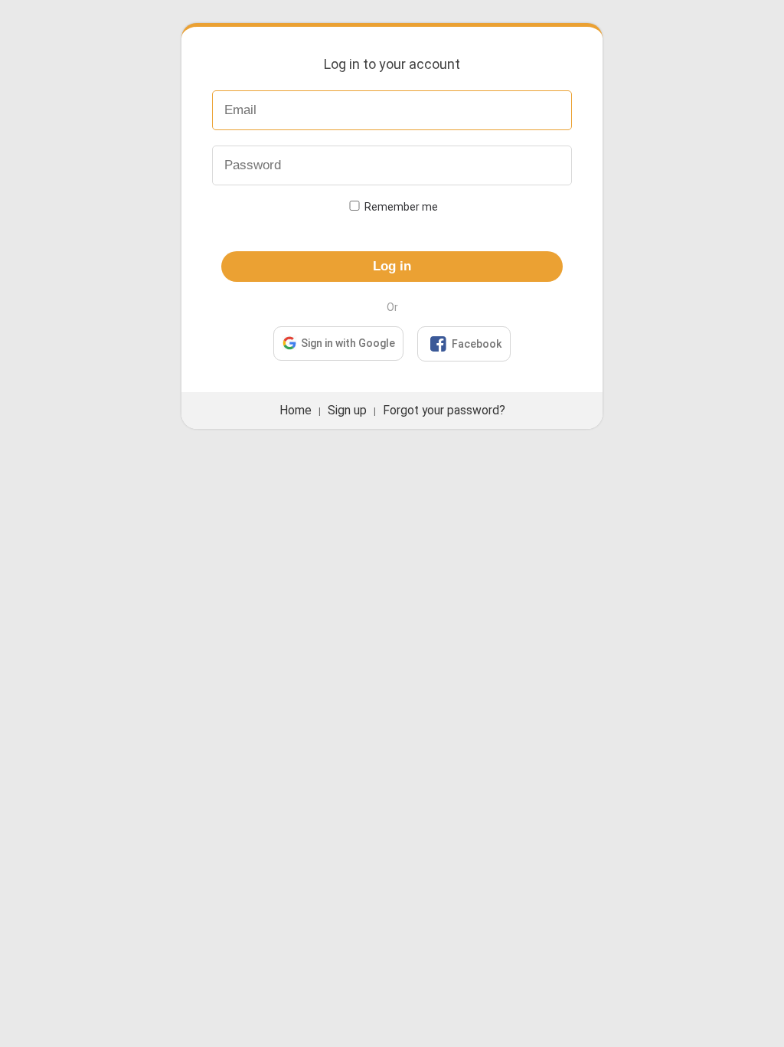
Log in (392, 266)
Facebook (465, 344)
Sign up (347, 410)
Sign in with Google (348, 343)
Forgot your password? (444, 410)
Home (295, 410)
